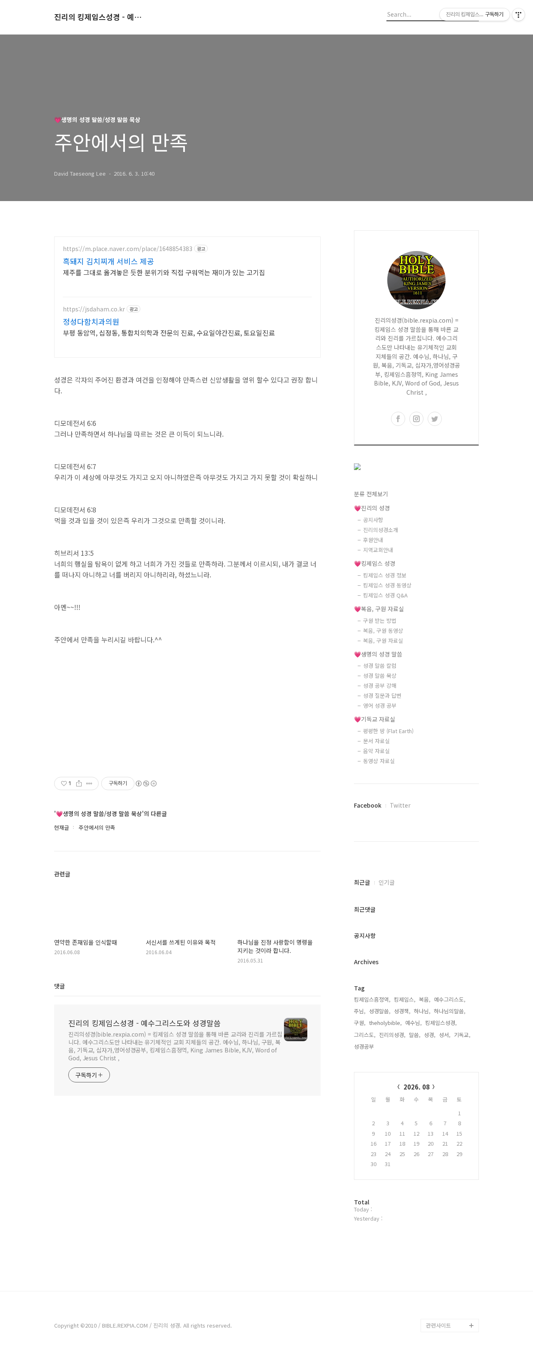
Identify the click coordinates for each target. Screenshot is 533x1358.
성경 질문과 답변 (382, 695)
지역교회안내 (378, 550)
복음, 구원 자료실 (383, 640)
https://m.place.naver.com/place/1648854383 (127, 248)
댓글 (59, 986)
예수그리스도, (450, 999)
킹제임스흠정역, (372, 999)
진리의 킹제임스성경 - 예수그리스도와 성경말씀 (100, 17)
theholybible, (385, 1023)
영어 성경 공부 (379, 705)
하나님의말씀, (450, 1011)
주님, (360, 1011)
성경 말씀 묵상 (379, 675)
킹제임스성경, (441, 1023)
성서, (445, 1035)
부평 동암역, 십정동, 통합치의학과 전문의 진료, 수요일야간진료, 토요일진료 (169, 332)
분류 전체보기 (371, 494)
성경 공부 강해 (379, 685)
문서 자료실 (376, 741)
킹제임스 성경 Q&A (385, 595)
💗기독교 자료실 (374, 719)
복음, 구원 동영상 (383, 630)
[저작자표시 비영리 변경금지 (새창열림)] (145, 783)
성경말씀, (380, 1011)
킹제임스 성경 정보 (384, 575)
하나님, (422, 1011)
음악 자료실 (376, 751)
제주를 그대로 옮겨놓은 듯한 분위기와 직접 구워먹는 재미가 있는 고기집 (164, 272)
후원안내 (373, 540)
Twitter (400, 805)
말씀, (415, 1035)
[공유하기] (79, 783)
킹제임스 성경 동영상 (387, 585)
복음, (425, 999)
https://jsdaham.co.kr (94, 309)
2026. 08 (416, 1086)
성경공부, (365, 1046)
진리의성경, (392, 1035)
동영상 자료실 (379, 761)
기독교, (462, 1035)
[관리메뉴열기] (518, 14)
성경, (430, 1035)
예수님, (413, 1023)
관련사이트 (438, 1325)
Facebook (367, 805)
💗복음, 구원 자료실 (379, 608)
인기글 (387, 882)
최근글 (362, 882)
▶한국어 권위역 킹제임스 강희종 (450, 1305)
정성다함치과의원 (91, 321)
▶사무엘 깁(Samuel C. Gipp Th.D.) (449, 1252)
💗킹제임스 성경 (374, 563)
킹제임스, (405, 999)
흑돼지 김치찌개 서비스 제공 (108, 261)
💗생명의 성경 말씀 (378, 654)
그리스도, (365, 1035)
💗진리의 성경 (372, 508)
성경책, (402, 1011)
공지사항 (373, 520)
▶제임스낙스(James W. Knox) (450, 1278)
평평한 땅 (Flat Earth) (388, 731)
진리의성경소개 (380, 530)
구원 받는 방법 (379, 620)
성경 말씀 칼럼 (379, 665)
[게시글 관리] (89, 783)
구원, (360, 1023)
